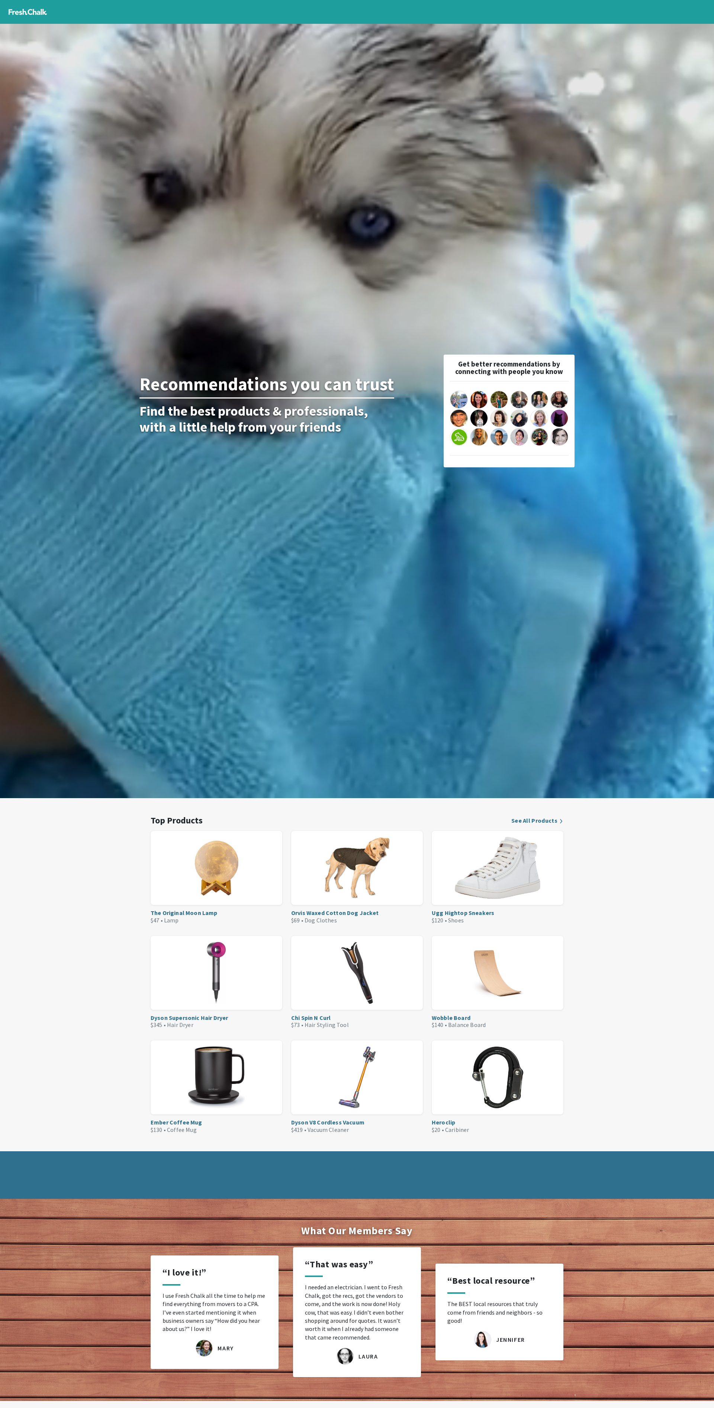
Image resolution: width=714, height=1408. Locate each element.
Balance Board (467, 1024)
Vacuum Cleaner (328, 1129)
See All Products (534, 820)
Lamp (171, 920)
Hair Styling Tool (327, 1024)
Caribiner (457, 1129)
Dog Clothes (321, 920)
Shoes (456, 920)
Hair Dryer (180, 1024)
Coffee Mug (182, 1129)
